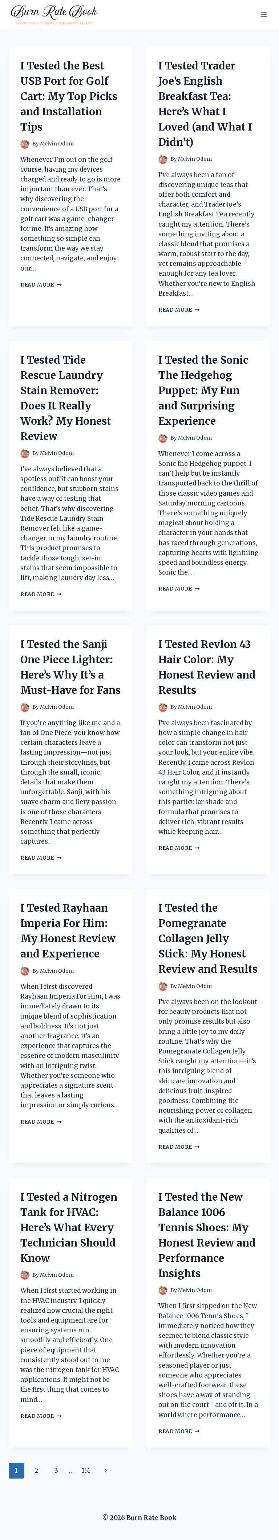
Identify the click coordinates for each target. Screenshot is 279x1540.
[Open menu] (263, 14)
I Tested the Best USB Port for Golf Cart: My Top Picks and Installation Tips (68, 96)
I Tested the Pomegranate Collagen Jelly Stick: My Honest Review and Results (208, 938)
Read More (41, 285)
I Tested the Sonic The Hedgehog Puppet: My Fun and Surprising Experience (203, 390)
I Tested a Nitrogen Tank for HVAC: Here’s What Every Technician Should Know (68, 1228)
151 (86, 1471)
